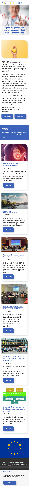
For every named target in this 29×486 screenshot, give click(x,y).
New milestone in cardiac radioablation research (11, 164)
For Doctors (7, 116)
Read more (9, 185)
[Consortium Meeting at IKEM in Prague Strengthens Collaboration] (14, 244)
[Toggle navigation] (26, 2)
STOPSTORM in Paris (10, 212)
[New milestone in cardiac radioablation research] (14, 152)
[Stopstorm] (11, 2)
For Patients (20, 116)
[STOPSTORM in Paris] (14, 201)
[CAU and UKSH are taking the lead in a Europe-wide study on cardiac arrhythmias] (14, 396)
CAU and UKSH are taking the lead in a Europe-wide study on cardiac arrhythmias (14, 409)
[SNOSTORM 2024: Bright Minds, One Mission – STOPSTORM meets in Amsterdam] (14, 346)
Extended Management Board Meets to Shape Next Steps (13, 308)
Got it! (9, 483)
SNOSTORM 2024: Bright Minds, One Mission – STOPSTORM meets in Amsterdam (14, 358)
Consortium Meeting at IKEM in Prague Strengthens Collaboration (14, 256)
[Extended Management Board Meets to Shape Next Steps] (14, 294)
